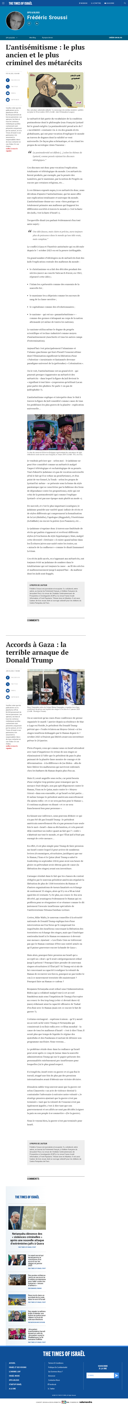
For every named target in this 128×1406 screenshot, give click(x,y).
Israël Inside (14, 1376)
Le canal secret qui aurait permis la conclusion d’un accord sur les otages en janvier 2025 (36, 1260)
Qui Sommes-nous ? (55, 1372)
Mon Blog (33, 38)
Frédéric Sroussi (47, 17)
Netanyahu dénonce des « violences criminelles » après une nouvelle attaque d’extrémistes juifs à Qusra (27, 1238)
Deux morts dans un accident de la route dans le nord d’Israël (36, 1297)
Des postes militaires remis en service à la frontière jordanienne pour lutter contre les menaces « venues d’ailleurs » (37, 1280)
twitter (52, 1389)
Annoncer (51, 1376)
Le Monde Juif (14, 1372)
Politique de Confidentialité (57, 1367)
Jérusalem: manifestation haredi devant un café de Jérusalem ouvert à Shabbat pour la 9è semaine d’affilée (36, 1334)
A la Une (12, 1389)
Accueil (12, 1363)
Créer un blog (115, 38)
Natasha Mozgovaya (38, 1322)
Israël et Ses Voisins (17, 1367)
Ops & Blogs (14, 1380)
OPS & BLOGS (33, 12)
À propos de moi (47, 38)
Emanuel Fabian (36, 1288)
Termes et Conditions (55, 1363)
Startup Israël (15, 1384)
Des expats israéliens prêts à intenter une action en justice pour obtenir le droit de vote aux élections (37, 1315)
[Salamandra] (86, 1402)
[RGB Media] (65, 1402)
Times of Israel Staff (28, 1247)
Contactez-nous (54, 1380)
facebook (52, 1384)
